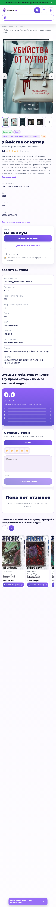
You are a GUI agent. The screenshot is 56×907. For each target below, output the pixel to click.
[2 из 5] (12, 450)
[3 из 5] (17, 450)
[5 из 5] (27, 450)
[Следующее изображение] (51, 76)
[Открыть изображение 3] (22, 122)
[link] (13, 561)
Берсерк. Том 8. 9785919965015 (9, 577)
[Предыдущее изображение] (4, 76)
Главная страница (9, 27)
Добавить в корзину (28, 238)
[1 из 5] (7, 450)
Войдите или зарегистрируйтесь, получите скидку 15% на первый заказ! (28, 2)
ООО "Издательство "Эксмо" (16, 186)
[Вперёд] (11, 528)
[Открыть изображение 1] (5, 122)
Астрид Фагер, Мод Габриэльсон (23, 147)
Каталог (37, 10)
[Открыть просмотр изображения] (28, 76)
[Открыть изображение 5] (39, 122)
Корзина (51, 10)
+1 (48, 122)
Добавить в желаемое (28, 246)
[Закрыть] (44, 902)
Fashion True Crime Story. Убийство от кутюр (21, 136)
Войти (28, 443)
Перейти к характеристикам (16, 222)
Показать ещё (9, 177)
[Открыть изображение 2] (14, 122)
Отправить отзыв (28, 481)
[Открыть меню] (44, 10)
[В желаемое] (21, 539)
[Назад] (5, 528)
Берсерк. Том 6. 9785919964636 (33, 577)
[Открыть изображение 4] (31, 122)
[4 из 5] (22, 450)
